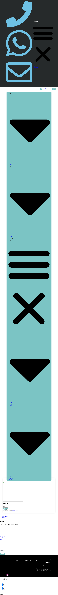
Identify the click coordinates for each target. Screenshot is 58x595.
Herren (10, 163)
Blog (10, 240)
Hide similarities (5, 578)
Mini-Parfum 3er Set (12, 239)
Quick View (1, 537)
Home (10, 92)
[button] (43, 43)
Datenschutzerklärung (36, 21)
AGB (34, 20)
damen (13, 510)
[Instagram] (7, 575)
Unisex (11, 237)
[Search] (41, 89)
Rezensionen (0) (4, 517)
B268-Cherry (2, 539)
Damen (11, 236)
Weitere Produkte (10, 479)
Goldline (11, 165)
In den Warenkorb (6, 508)
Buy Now (5, 509)
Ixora (14, 510)
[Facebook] (10, 575)
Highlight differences (5, 579)
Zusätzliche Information (5, 516)
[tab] (30, 516)
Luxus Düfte (11, 238)
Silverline (11, 164)
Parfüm (16, 510)
